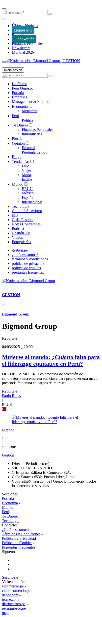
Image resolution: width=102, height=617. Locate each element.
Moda (26, 175)
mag (5, 613)
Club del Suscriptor (27, 211)
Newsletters (21, 48)
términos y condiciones (30, 259)
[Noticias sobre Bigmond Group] (28, 281)
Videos (17, 237)
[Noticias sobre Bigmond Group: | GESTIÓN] (43, 61)
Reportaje (9, 338)
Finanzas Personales (27, 43)
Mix (15, 215)
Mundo (17, 184)
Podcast (18, 228)
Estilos (27, 179)
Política (27, 120)
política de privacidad (28, 263)
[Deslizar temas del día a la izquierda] (4, 18)
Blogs (16, 157)
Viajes (26, 170)
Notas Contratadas (26, 224)
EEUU (27, 189)
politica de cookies (26, 268)
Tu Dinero (20, 125)
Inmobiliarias (32, 134)
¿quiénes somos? (25, 255)
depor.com (10, 595)
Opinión (18, 143)
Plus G (17, 138)
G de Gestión (24, 39)
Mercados (29, 111)
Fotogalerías (21, 242)
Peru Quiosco (22, 88)
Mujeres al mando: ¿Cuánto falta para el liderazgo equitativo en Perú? (51, 360)
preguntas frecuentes (28, 272)
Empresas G (23, 30)
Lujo (25, 166)
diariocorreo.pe (14, 604)
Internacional (32, 202)
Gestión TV (21, 233)
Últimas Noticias (25, 26)
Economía (20, 106)
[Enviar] (50, 14)
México (28, 193)
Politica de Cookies (17, 543)
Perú (15, 116)
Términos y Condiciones (21, 534)
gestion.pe (20, 250)
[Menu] (4, 9)
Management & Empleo (30, 101)
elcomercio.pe (13, 586)
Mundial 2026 (23, 52)
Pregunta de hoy (34, 152)
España (27, 197)
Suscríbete (10, 577)
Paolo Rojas (11, 396)
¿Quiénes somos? (15, 529)
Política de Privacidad (19, 538)
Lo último (19, 84)
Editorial (28, 148)
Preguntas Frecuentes (18, 547)
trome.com (10, 599)
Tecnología (20, 206)
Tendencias (20, 161)
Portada (18, 93)
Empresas (19, 34)
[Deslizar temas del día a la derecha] (4, 62)
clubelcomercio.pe (16, 590)
